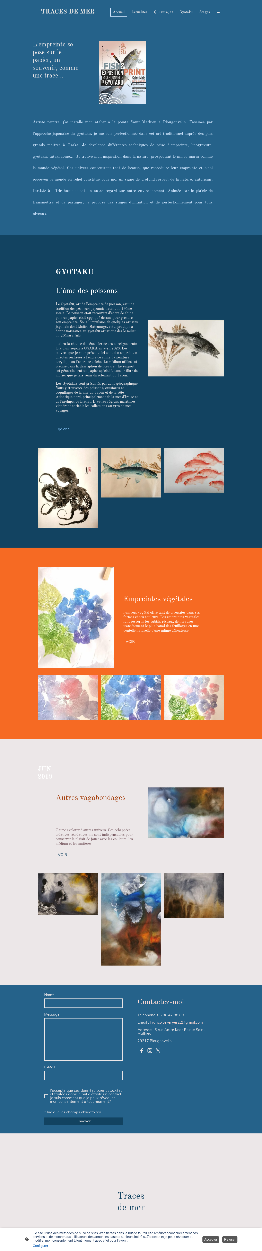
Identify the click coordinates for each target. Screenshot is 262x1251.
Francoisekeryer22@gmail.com (176, 1022)
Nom (49, 995)
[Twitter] (158, 1050)
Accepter (210, 1239)
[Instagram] (149, 1050)
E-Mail (49, 1067)
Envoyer (84, 1121)
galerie (64, 429)
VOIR (130, 642)
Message (52, 1014)
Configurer (40, 1246)
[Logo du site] (68, 19)
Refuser (230, 1239)
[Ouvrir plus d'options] (218, 12)
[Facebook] (141, 1050)
